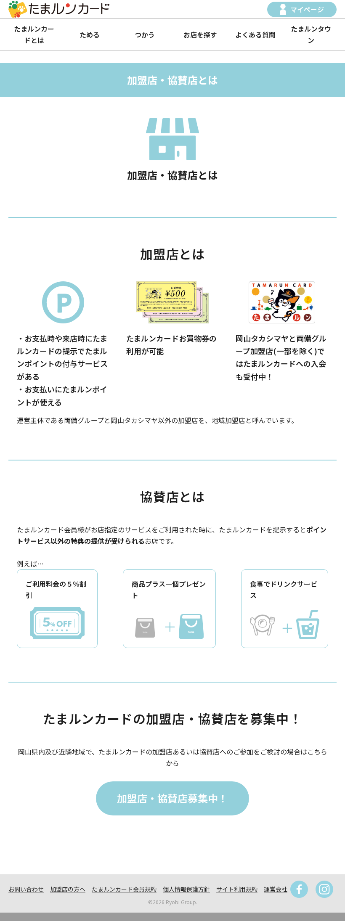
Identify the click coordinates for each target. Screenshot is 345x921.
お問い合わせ (26, 889)
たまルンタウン (311, 34)
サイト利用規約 (236, 889)
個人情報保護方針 (186, 889)
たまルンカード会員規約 (124, 889)
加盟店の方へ (67, 889)
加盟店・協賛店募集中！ (172, 798)
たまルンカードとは (34, 34)
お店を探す (200, 34)
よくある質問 (255, 34)
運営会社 (275, 889)
